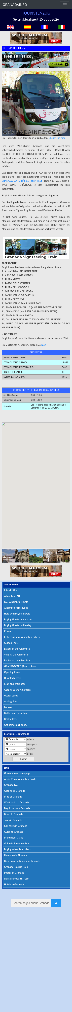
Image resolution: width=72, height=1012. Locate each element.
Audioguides (10, 701)
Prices (7, 631)
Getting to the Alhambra (17, 690)
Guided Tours (11, 643)
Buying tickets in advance (17, 619)
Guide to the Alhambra (16, 843)
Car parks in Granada (15, 826)
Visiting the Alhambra (16, 654)
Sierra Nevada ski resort (17, 878)
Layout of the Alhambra (17, 649)
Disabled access (12, 678)
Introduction (10, 590)
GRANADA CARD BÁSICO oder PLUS (22, 181)
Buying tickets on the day (17, 625)
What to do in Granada (16, 802)
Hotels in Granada (14, 884)
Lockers (8, 707)
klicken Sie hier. (57, 138)
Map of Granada (13, 797)
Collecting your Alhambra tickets (22, 637)
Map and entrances (14, 684)
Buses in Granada (13, 814)
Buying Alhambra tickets (17, 849)
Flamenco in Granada (15, 855)
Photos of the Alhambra (17, 660)
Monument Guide (13, 838)
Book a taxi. (10, 719)
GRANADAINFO (15, 5)
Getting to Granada (14, 791)
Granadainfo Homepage (17, 773)
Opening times (12, 672)
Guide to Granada (13, 832)
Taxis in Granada (13, 820)
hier (43, 345)
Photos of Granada (14, 873)
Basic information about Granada (22, 861)
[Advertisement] (36, 959)
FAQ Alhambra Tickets (16, 602)
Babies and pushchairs (16, 713)
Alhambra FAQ (12, 596)
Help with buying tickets (17, 613)
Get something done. (15, 725)
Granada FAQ (11, 785)
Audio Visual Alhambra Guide (20, 779)
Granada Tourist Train (16, 867)
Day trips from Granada (17, 808)
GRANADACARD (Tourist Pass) (20, 666)
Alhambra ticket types (16, 608)
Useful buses (11, 695)
